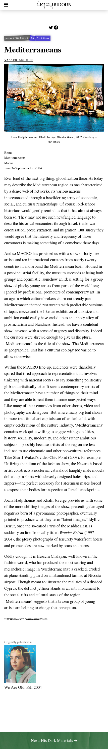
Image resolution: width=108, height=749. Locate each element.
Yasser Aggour (18, 59)
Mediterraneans (32, 49)
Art (32, 38)
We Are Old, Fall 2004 (23, 687)
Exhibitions (43, 38)
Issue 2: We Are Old (16, 38)
